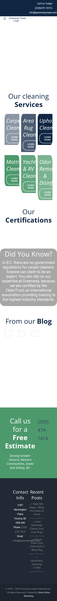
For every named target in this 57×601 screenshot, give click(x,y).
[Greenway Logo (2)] (16, 18)
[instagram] (11, 8)
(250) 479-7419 (43, 430)
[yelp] (21, 8)
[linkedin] (26, 8)
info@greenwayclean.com (43, 12)
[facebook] (6, 8)
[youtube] (16, 8)
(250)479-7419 (43, 8)
